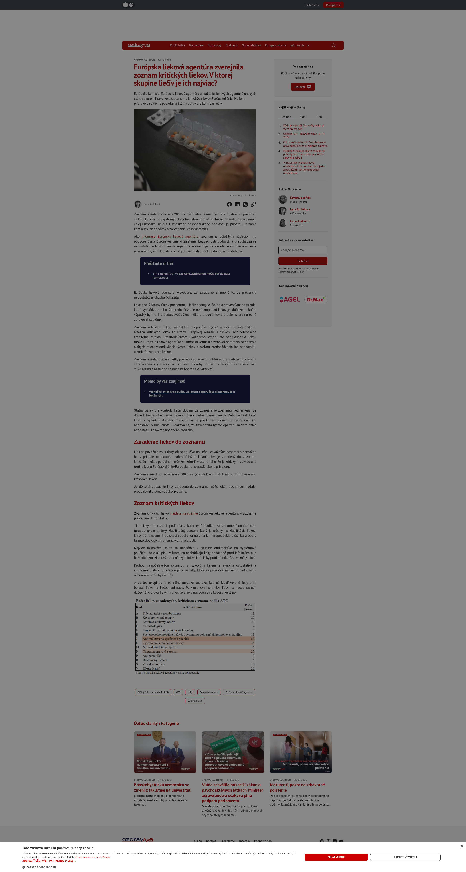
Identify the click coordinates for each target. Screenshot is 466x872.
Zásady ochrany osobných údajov (92, 857)
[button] (158, 861)
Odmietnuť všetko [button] (405, 857)
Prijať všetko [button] (336, 857)
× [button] (462, 846)
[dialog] (233, 857)
